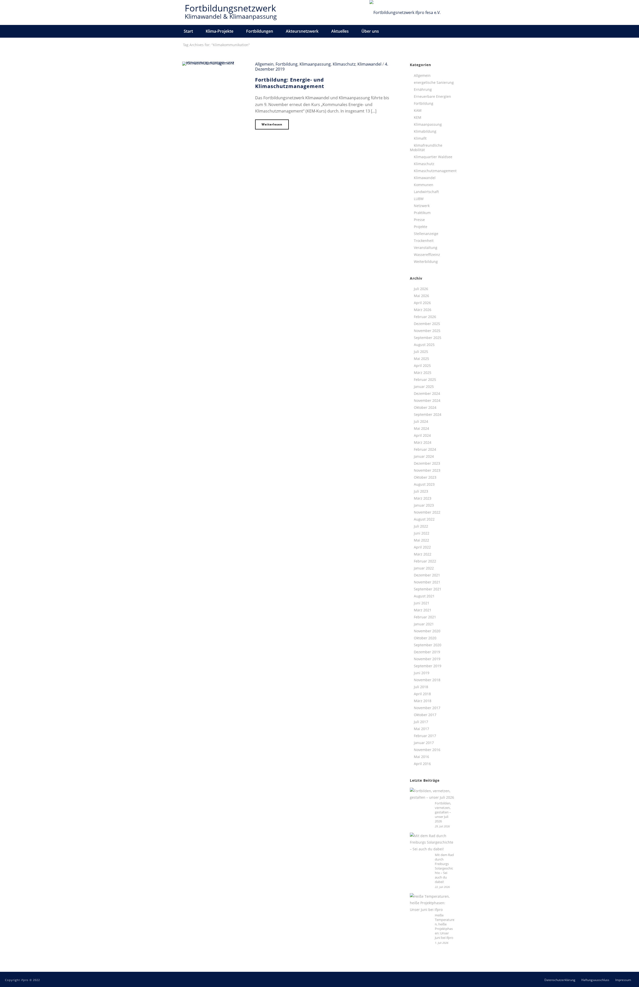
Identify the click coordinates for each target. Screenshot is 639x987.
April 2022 (422, 547)
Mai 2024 (421, 428)
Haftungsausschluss (595, 980)
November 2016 (427, 750)
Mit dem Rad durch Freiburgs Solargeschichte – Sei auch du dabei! (444, 868)
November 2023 (427, 470)
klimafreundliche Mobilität (426, 147)
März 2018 (422, 701)
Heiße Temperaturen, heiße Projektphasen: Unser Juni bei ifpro (444, 926)
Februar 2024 (425, 449)
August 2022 (424, 519)
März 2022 (422, 554)
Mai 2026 (421, 296)
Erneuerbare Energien (432, 96)
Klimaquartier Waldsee (433, 157)
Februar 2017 (425, 736)
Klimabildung (425, 131)
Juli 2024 (421, 421)
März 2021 (422, 610)
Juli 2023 (421, 491)
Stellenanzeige (426, 233)
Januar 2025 (424, 386)
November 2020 (427, 631)
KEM (417, 117)
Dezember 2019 (427, 652)
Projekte (420, 226)
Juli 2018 (421, 687)
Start (188, 31)
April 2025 (422, 365)
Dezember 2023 (427, 463)
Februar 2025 (425, 379)
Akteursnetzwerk (302, 31)
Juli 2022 (421, 526)
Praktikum (422, 213)
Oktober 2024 (425, 407)
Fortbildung (287, 64)
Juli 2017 (421, 722)
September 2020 (427, 645)
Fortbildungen (259, 31)
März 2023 (422, 498)
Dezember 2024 (427, 393)
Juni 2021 (421, 603)
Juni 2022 (421, 533)
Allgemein (264, 64)
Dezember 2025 (427, 324)
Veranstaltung (425, 247)
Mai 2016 (421, 757)
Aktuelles (340, 31)
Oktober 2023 (425, 477)
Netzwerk (422, 206)
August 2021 (424, 596)
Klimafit (420, 138)
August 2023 (424, 484)
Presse (419, 220)
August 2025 (424, 344)
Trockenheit (424, 240)
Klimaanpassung (315, 64)
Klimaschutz (344, 64)
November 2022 (427, 512)
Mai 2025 (421, 358)
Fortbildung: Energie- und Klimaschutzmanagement (289, 83)
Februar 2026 (425, 317)
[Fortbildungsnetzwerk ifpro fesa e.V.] (405, 12)
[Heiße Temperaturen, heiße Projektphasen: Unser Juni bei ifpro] (432, 903)
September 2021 (427, 589)
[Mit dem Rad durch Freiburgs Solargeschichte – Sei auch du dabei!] (432, 843)
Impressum (623, 980)
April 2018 (422, 694)
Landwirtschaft (426, 192)
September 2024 (427, 414)
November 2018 (427, 680)
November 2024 (427, 400)
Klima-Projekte (219, 31)
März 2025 (422, 372)
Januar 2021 (424, 624)
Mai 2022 (421, 540)
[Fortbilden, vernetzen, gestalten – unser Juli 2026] (432, 794)
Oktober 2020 (425, 638)
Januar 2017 (424, 743)
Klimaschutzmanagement (435, 171)
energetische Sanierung (434, 82)
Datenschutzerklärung (559, 980)
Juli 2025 (421, 351)
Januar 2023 (424, 505)
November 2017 (427, 708)
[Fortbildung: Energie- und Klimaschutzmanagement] (215, 63)
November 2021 (427, 582)
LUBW (419, 199)
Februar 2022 (425, 561)
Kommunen (423, 185)
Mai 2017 (421, 729)
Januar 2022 (424, 568)
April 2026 (422, 303)
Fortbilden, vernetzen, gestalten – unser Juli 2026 (443, 812)
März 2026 (422, 310)
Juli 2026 (421, 289)
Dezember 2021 (427, 575)
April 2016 (422, 764)
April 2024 (422, 435)
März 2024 (422, 442)
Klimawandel (369, 64)
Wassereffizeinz (427, 254)
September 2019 (427, 666)
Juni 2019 (421, 673)
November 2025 (427, 331)
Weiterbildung (426, 261)
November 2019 (427, 659)
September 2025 (427, 337)
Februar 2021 (425, 617)
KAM (418, 110)
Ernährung (423, 89)
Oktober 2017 (425, 715)
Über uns (370, 31)
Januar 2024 (424, 456)
